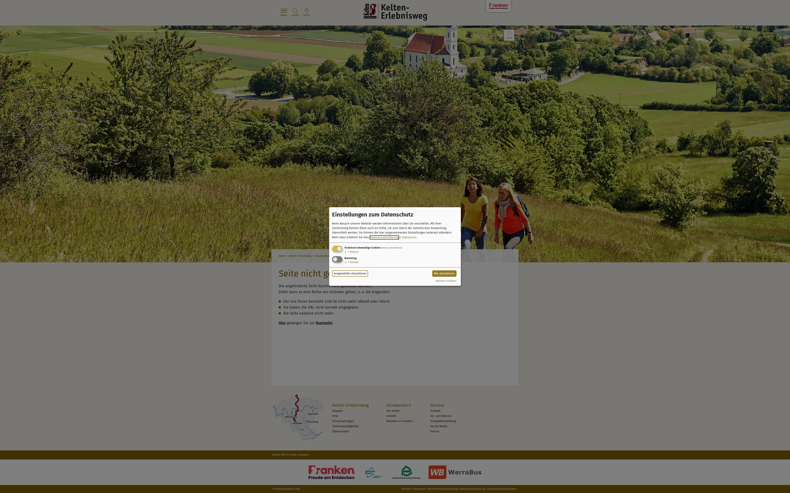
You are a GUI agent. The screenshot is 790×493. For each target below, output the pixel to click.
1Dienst (351, 252)
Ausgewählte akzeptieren (350, 273)
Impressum (409, 237)
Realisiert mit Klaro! (446, 281)
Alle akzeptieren (444, 273)
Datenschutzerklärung (384, 237)
